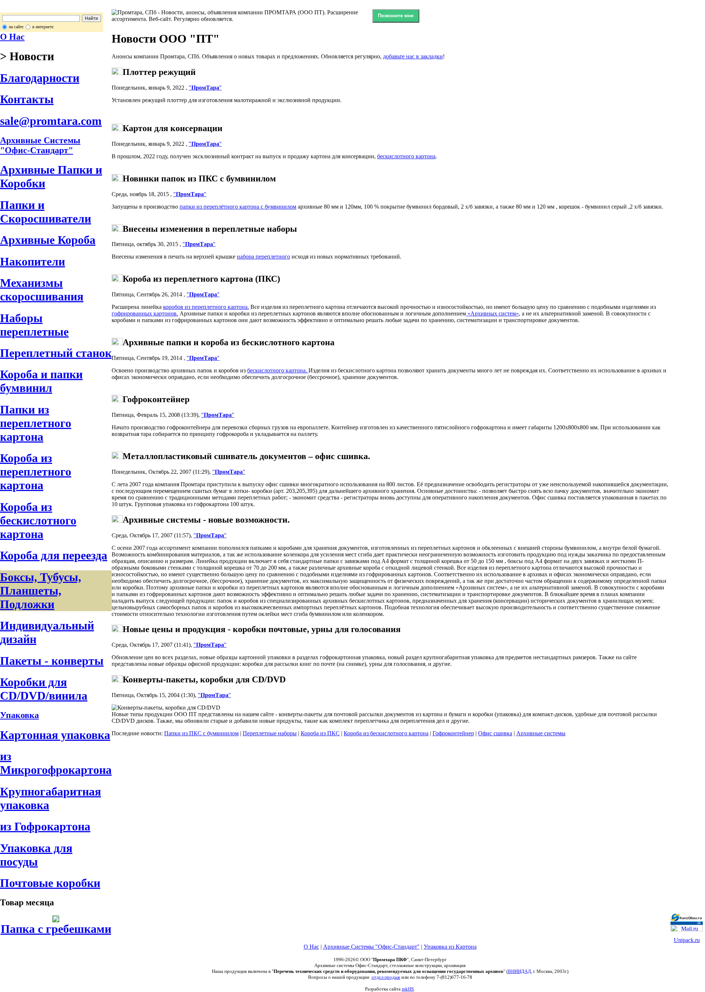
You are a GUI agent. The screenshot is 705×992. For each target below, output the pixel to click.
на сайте (16, 26)
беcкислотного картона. (277, 370)
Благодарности (39, 77)
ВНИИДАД (519, 971)
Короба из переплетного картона (35, 471)
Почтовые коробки (50, 883)
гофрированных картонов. (145, 313)
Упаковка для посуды (36, 854)
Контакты (27, 99)
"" (205, 87)
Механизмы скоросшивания (41, 289)
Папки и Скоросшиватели (45, 211)
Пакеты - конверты (52, 660)
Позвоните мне (395, 15)
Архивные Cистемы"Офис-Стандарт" (40, 145)
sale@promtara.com (51, 120)
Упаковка (19, 715)
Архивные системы (540, 733)
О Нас (12, 37)
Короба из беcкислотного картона (38, 520)
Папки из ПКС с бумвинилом (201, 733)
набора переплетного (263, 256)
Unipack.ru (687, 940)
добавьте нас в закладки (413, 56)
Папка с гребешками (56, 928)
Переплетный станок (56, 353)
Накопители (32, 261)
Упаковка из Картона (450, 947)
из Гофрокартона (45, 826)
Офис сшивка (495, 733)
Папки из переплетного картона (35, 423)
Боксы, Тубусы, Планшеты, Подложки (40, 590)
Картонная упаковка (55, 735)
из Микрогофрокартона (56, 763)
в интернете (43, 26)
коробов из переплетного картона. (206, 307)
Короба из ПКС (320, 733)
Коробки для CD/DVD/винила (43, 688)
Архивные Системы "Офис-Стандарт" (371, 947)
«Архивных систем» (492, 313)
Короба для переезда (53, 555)
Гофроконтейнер (453, 733)
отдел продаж (386, 977)
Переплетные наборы (270, 733)
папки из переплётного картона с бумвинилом (238, 206)
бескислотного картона (406, 156)
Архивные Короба (47, 239)
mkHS (408, 989)
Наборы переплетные (34, 324)
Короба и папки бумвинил (41, 381)
